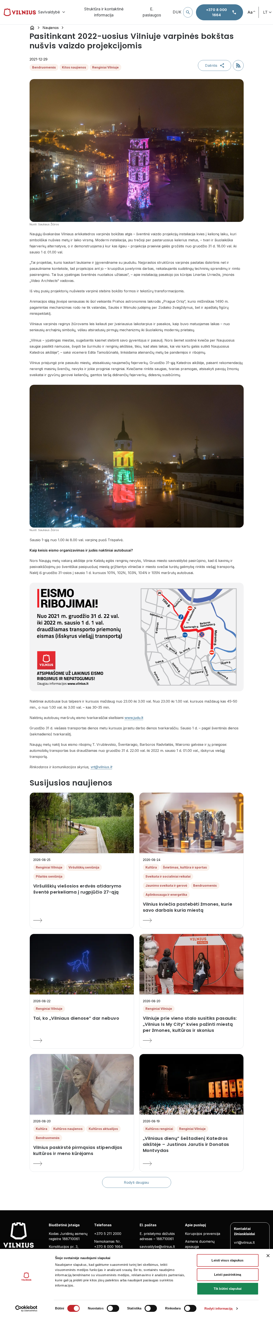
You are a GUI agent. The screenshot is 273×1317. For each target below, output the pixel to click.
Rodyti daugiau (136, 1182)
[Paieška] (188, 12)
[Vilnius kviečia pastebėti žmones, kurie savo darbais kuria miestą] (191, 920)
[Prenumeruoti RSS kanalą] (238, 65)
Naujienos (51, 27)
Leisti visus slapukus (227, 1260)
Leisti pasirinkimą (227, 1274)
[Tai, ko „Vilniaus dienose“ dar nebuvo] (81, 1040)
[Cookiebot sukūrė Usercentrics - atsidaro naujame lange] (26, 1308)
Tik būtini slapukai (227, 1288)
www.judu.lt (134, 718)
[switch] (113, 1308)
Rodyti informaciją (218, 1308)
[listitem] (81, 889)
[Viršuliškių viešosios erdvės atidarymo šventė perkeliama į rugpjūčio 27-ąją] (81, 920)
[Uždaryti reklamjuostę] (268, 1255)
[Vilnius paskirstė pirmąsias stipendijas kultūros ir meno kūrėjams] (81, 1163)
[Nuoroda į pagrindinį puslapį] (32, 27)
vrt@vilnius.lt (101, 767)
